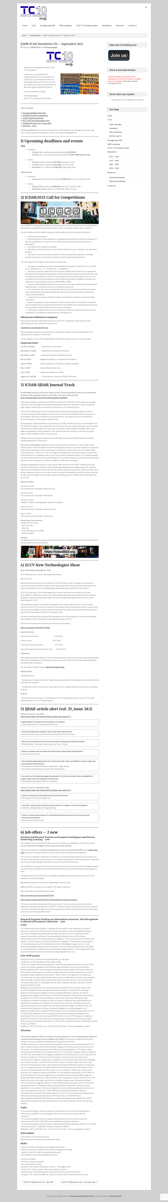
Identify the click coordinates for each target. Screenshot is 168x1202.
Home (25, 25)
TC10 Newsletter (34, 35)
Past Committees (115, 132)
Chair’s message (115, 124)
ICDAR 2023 (71, 152)
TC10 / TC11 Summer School (87, 25)
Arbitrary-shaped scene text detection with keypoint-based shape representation (52, 751)
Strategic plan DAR (47, 25)
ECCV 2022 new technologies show (36, 121)
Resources (120, 25)
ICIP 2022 (57, 162)
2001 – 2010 (114, 164)
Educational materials (117, 181)
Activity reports (115, 136)
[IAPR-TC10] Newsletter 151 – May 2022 (38, 1182)
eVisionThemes (115, 1196)
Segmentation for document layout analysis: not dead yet (43, 722)
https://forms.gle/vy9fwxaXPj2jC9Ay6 (35, 628)
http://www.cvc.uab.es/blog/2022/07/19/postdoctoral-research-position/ (49, 900)
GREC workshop (65, 25)
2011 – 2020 (114, 160)
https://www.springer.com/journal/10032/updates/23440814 (44, 398)
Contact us (132, 25)
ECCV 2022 (57, 165)
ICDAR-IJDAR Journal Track (79, 155)
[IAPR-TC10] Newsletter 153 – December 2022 (78, 1182)
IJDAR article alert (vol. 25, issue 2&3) (37, 123)
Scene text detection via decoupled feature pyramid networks (45, 795)
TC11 (69, 282)
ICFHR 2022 (57, 167)
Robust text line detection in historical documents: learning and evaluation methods (53, 741)
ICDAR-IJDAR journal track (33, 118)
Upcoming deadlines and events (34, 113)
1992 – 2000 (114, 168)
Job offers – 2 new (29, 126)
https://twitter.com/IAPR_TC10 (127, 83)
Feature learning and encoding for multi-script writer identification (47, 732)
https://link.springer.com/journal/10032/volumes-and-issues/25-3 (46, 790)
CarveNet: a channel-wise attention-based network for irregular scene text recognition (55, 805)
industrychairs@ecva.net (55, 667)
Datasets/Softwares (117, 177)
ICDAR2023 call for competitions (35, 115)
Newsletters (107, 25)
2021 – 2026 (114, 157)
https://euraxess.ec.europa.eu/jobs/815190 (37, 895)
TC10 (34, 25)
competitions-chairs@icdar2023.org (34, 328)
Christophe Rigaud (50, 47)
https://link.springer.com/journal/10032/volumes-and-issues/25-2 (46, 716)
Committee (113, 128)
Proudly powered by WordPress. (82, 1196)
